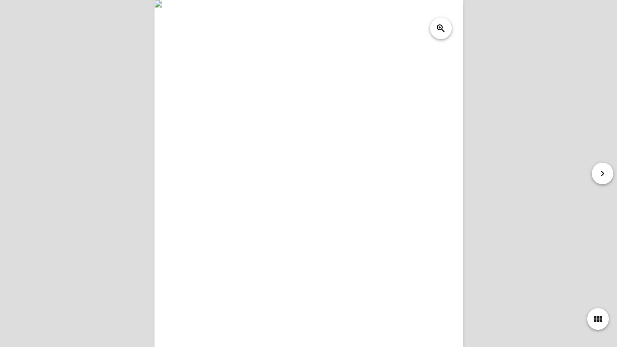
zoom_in (440, 28)
